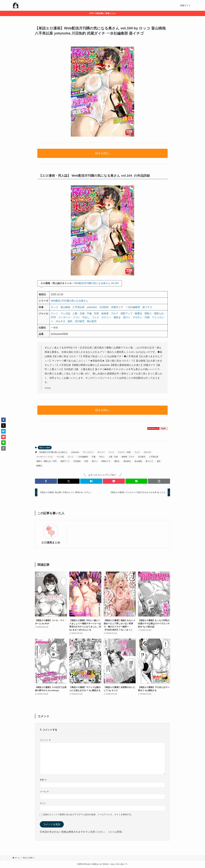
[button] (46, 481)
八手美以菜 (78, 307)
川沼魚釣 (104, 307)
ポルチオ (60, 321)
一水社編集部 (133, 307)
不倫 (89, 313)
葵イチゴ (147, 307)
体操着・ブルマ (109, 313)
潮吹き (117, 317)
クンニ (54, 313)
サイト (43, 803)
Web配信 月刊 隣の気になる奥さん (69, 300)
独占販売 (91, 321)
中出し (86, 317)
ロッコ (54, 307)
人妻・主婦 (78, 313)
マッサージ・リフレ (69, 317)
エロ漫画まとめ (50, 542)
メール (44, 791)
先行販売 (79, 321)
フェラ (95, 317)
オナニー (106, 317)
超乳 (70, 321)
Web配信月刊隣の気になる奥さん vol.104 (96, 283)
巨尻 (96, 313)
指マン (126, 317)
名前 (43, 779)
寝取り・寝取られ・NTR (47, 461)
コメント (45, 740)
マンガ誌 (65, 313)
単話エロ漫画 (44, 448)
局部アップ (127, 313)
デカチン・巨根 (141, 317)
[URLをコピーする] (159, 481)
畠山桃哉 (65, 307)
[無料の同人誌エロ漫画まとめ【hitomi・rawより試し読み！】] (15, 5)
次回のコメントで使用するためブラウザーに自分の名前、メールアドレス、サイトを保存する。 (88, 814)
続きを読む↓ (102, 153)
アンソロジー (88, 452)
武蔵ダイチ (117, 307)
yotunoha (92, 307)
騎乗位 (138, 313)
